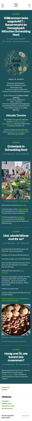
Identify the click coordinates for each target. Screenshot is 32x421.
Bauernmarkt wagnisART (18, 39)
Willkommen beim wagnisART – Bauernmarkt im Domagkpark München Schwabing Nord (16, 26)
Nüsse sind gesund (20, 341)
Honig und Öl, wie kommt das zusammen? (16, 357)
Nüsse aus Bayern (9, 341)
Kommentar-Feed (8, 406)
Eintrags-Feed (7, 403)
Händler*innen (7, 374)
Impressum (6, 387)
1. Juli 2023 (8, 41)
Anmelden (5, 401)
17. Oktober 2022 (24, 243)
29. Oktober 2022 (24, 154)
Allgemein (16, 14)
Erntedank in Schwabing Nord (16, 148)
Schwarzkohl (23, 209)
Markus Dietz (11, 154)
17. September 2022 (24, 364)
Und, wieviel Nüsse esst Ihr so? (16, 237)
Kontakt (4, 389)
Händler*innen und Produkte (18, 132)
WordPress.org (7, 408)
